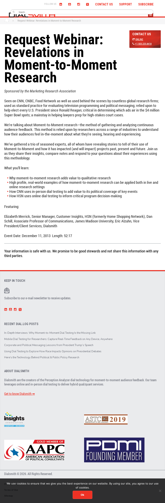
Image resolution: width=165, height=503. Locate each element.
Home (6, 21)
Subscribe (146, 4)
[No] (160, 491)
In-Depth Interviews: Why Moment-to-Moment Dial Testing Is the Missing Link (50, 333)
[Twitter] (87, 4)
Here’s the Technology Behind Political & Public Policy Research (41, 357)
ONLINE (139, 39)
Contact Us (104, 4)
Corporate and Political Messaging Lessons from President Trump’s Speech (48, 345)
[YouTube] (69, 4)
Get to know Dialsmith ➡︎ (19, 393)
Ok (82, 494)
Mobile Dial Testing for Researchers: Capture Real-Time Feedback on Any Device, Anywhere (58, 339)
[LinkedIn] (60, 4)
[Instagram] (78, 4)
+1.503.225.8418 (143, 43)
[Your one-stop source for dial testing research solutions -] (32, 14)
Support (125, 4)
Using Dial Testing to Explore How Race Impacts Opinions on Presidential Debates (52, 351)
